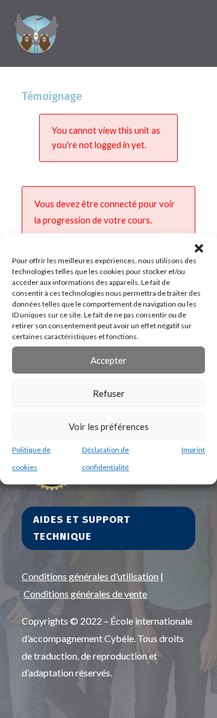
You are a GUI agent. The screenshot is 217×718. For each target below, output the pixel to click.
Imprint (193, 449)
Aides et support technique (81, 528)
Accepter (108, 360)
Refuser (109, 393)
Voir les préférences (109, 426)
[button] (199, 248)
